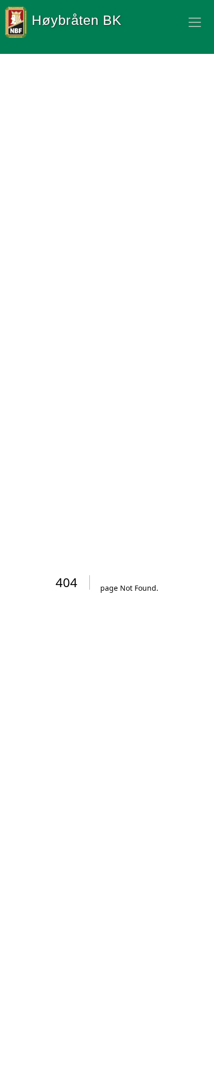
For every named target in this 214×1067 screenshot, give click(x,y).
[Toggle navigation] (195, 22)
